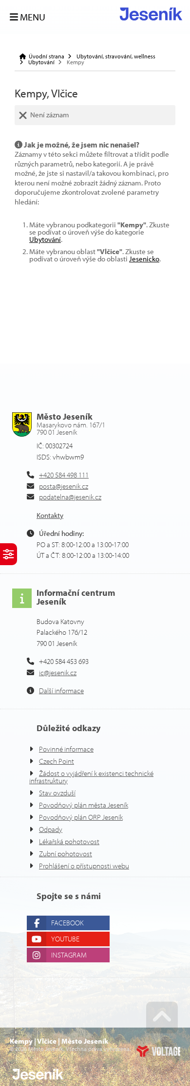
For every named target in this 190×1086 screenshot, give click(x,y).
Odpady (50, 829)
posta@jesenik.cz (63, 486)
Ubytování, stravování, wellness (115, 56)
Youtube (65, 938)
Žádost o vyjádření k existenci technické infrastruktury (91, 777)
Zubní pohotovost (65, 853)
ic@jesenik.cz (57, 672)
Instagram (69, 954)
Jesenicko (144, 258)
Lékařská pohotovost (69, 841)
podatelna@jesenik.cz (70, 496)
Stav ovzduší (57, 792)
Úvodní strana (151, 13)
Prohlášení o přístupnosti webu (84, 865)
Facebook (67, 922)
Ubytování (41, 62)
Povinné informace (66, 749)
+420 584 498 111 (64, 474)
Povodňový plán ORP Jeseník (81, 817)
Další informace (61, 690)
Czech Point (56, 761)
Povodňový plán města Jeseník (83, 805)
